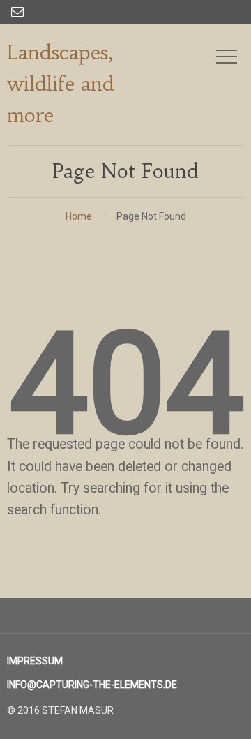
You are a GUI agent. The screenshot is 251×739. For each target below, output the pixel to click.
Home (79, 216)
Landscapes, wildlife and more (60, 84)
